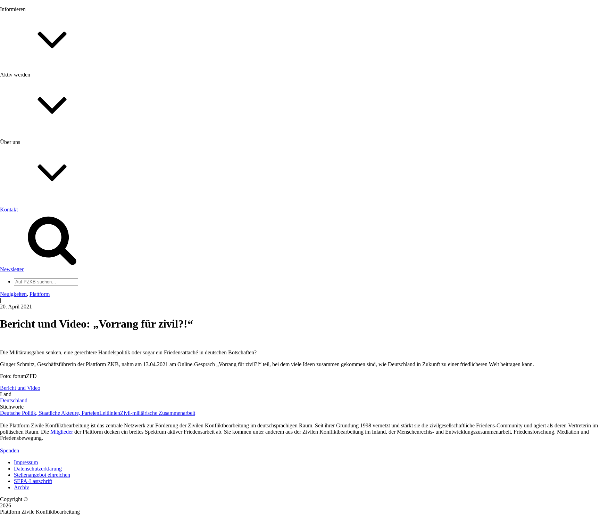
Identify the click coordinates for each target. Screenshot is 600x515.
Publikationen (29, 112)
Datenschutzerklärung (38, 469)
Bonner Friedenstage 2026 (43, 100)
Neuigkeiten (27, 75)
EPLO (21, 334)
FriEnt (21, 321)
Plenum (22, 288)
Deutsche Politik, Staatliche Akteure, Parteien (49, 413)
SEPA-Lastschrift (33, 481)
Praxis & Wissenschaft (38, 201)
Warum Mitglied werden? (42, 161)
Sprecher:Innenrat (33, 275)
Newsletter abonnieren (38, 87)
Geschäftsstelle (30, 269)
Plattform (24, 81)
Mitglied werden (32, 155)
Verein (21, 281)
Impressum (26, 462)
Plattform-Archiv (32, 124)
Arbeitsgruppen (31, 294)
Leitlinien (109, 413)
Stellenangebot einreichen (42, 475)
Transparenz (27, 236)
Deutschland (13, 400)
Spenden (9, 450)
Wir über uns (28, 223)
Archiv (21, 487)
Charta (21, 229)
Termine (23, 93)
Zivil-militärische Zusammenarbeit (157, 413)
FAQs (20, 174)
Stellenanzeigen (31, 106)
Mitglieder (25, 168)
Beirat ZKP (26, 327)
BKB (20, 340)
